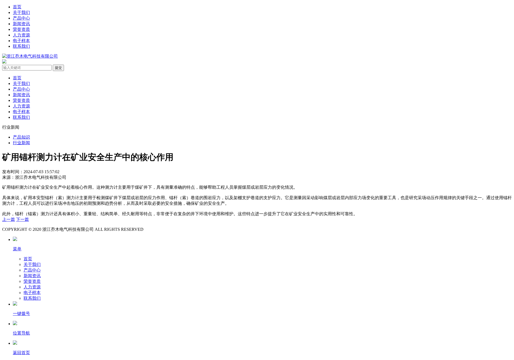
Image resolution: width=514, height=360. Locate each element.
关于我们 (21, 12)
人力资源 (21, 35)
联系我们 (21, 46)
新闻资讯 (21, 23)
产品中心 (21, 18)
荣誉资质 (21, 29)
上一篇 (8, 219)
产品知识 (21, 137)
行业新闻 (21, 142)
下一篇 (22, 219)
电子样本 (21, 40)
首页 (17, 7)
